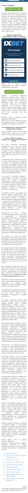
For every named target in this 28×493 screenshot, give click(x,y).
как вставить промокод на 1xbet (14, 464)
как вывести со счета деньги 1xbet (15, 462)
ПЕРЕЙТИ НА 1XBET (14, 9)
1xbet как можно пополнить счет (14, 469)
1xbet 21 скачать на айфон (13, 472)
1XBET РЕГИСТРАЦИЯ (14, 92)
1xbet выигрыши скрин (12, 459)
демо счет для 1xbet (11, 453)
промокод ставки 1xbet (12, 467)
